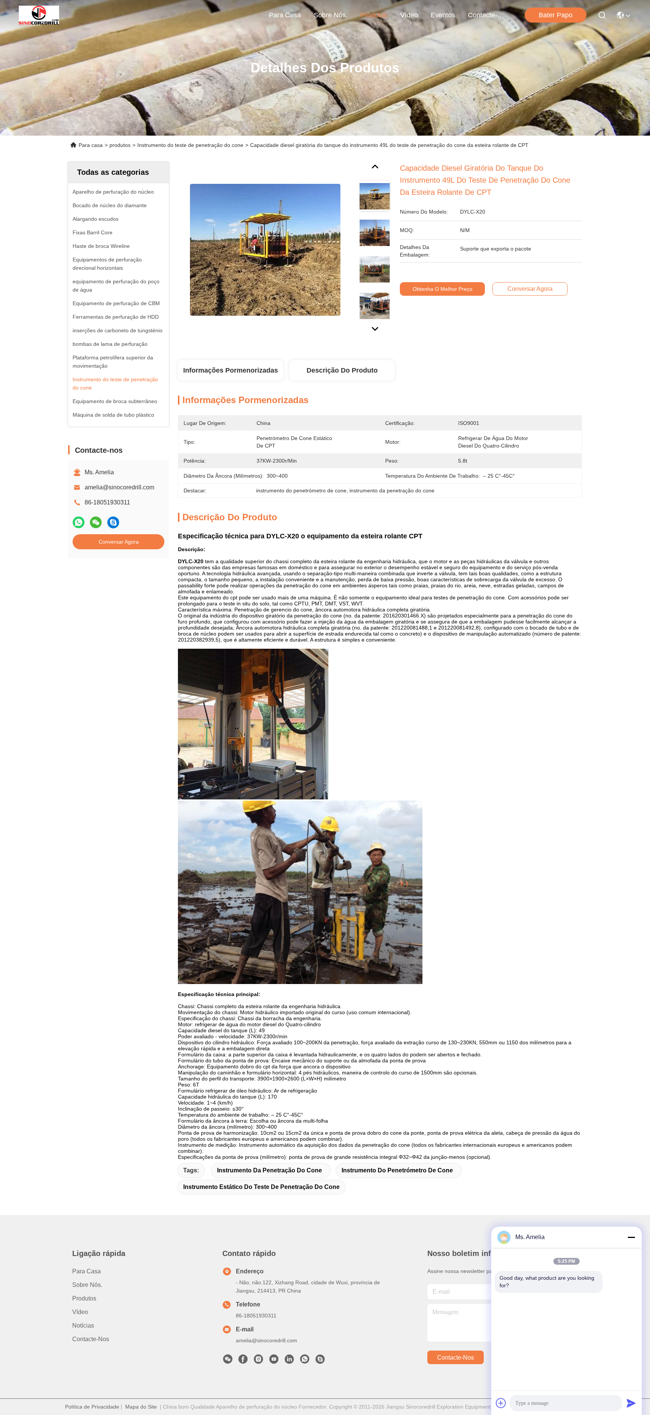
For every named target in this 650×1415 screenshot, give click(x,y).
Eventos (443, 15)
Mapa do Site (141, 1407)
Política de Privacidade (92, 1407)
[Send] (631, 1403)
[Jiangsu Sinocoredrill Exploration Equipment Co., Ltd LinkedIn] (289, 1361)
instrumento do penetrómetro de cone (397, 1170)
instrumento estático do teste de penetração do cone (261, 1187)
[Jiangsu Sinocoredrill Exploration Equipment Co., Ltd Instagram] (258, 1361)
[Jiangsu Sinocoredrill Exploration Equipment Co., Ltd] (39, 15)
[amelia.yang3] (320, 1361)
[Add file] (501, 1403)
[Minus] (631, 1237)
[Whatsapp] (78, 522)
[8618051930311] (304, 1361)
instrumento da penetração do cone (269, 1170)
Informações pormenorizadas (230, 370)
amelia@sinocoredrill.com (119, 487)
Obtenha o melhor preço (442, 289)
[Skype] (113, 522)
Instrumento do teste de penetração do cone (190, 145)
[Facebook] (243, 1361)
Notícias (83, 1325)
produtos (373, 15)
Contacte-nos (486, 15)
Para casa (285, 15)
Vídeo (409, 15)
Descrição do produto (342, 370)
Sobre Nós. (331, 15)
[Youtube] (274, 1361)
